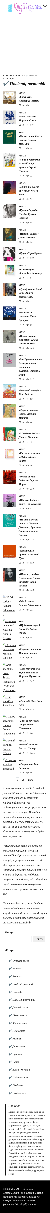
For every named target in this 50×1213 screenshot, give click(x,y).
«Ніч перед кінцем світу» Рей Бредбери (30, 502)
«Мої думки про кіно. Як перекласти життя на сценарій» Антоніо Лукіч (31, 367)
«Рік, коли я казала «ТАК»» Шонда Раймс (30, 457)
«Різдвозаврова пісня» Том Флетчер (30, 271)
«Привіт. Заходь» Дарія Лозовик (29, 235)
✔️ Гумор (14, 1061)
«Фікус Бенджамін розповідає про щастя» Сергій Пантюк (29, 165)
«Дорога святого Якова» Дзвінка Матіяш (28, 414)
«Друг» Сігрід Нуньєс (30, 253)
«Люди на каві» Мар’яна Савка (27, 118)
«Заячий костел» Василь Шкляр (28, 746)
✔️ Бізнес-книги (18, 1015)
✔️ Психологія (17, 1030)
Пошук (9, 932)
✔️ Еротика (16, 1054)
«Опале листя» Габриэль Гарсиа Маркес (28, 480)
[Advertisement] (25, 40)
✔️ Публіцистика (19, 1077)
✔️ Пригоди (15, 991)
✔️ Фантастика (18, 1022)
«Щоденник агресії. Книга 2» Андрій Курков (30, 629)
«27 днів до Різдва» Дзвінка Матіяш (29, 435)
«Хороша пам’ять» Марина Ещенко (30, 651)
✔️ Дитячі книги (18, 1007)
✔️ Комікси (15, 1038)
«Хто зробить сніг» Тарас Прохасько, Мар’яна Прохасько (30, 672)
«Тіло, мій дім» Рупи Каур (30, 703)
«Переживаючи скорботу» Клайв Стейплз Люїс (28, 340)
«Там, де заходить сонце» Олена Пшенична (29, 724)
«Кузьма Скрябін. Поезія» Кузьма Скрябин (28, 214)
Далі (30, 779)
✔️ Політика (16, 1085)
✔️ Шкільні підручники (22, 999)
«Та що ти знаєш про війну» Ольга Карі (29, 190)
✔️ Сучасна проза (19, 960)
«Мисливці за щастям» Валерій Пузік (29, 554)
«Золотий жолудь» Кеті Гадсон (30, 392)
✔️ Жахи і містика (19, 1069)
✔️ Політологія (18, 1092)
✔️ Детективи (17, 1046)
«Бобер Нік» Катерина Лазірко (29, 98)
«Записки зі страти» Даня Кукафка (27, 316)
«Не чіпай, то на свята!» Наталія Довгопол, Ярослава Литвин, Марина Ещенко (30, 527)
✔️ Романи (15, 968)
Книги (19, 75)
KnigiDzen (8, 75)
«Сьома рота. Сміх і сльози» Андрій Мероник (30, 140)
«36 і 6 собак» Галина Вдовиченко (30, 603)
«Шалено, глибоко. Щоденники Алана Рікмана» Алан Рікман (29, 580)
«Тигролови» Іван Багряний (29, 766)
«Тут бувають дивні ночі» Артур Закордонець (30, 293)
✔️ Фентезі (15, 976)
